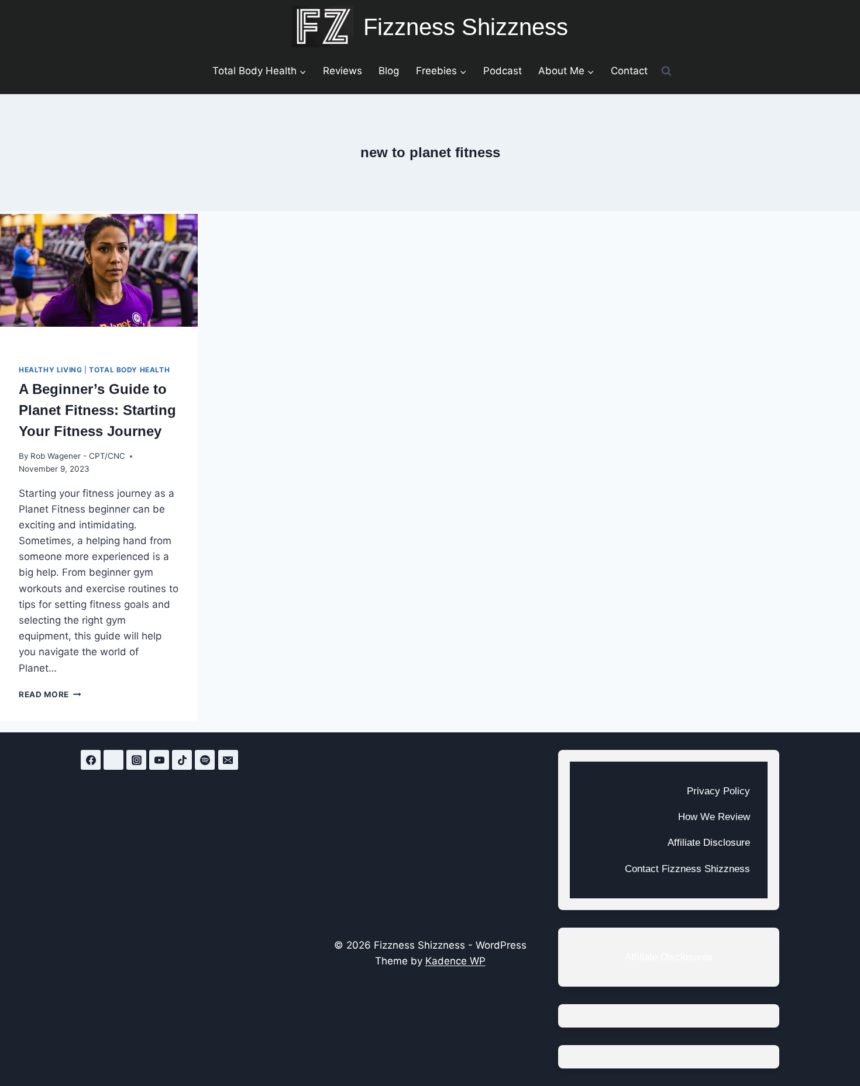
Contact (629, 71)
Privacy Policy (718, 791)
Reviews (342, 71)
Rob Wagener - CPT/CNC (77, 456)
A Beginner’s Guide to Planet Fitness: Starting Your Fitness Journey (97, 410)
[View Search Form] (666, 70)
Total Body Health (129, 369)
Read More (50, 694)
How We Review (714, 816)
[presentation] (99, 279)
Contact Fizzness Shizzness (687, 868)
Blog (389, 71)
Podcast (502, 71)
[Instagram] (136, 760)
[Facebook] (91, 760)
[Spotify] (205, 760)
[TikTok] (182, 760)
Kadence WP (455, 961)
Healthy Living (50, 369)
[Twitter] (113, 760)
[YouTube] (159, 760)
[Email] (228, 760)
